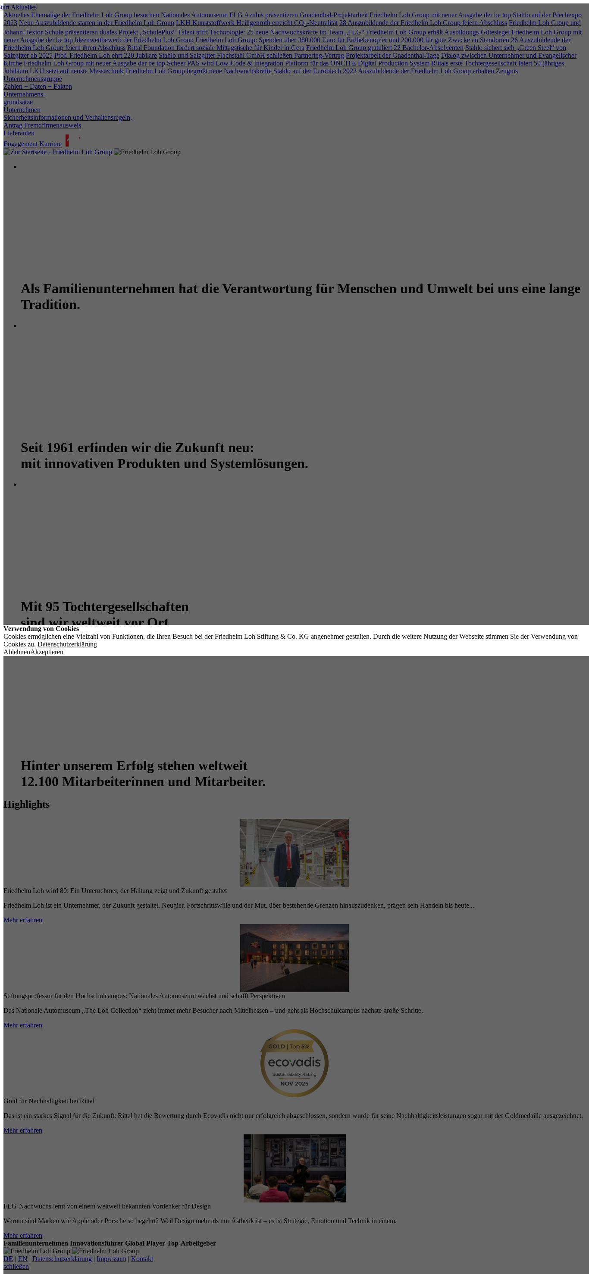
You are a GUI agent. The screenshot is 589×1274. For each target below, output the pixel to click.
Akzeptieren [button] (46, 652)
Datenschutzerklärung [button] (67, 644)
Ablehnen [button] (16, 652)
